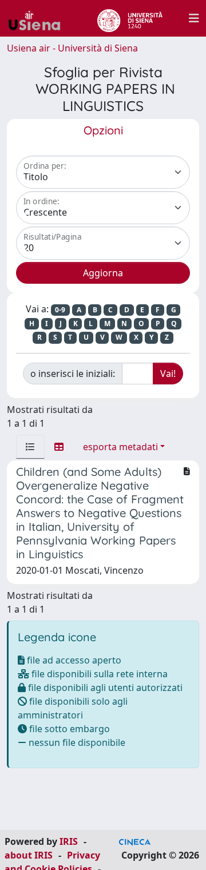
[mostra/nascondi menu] (194, 18)
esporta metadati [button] (120, 446)
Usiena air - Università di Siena (72, 48)
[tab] (30, 447)
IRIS (69, 841)
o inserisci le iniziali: (72, 373)
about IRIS (29, 855)
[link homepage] (39, 18)
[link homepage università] (129, 18)
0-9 (60, 310)
